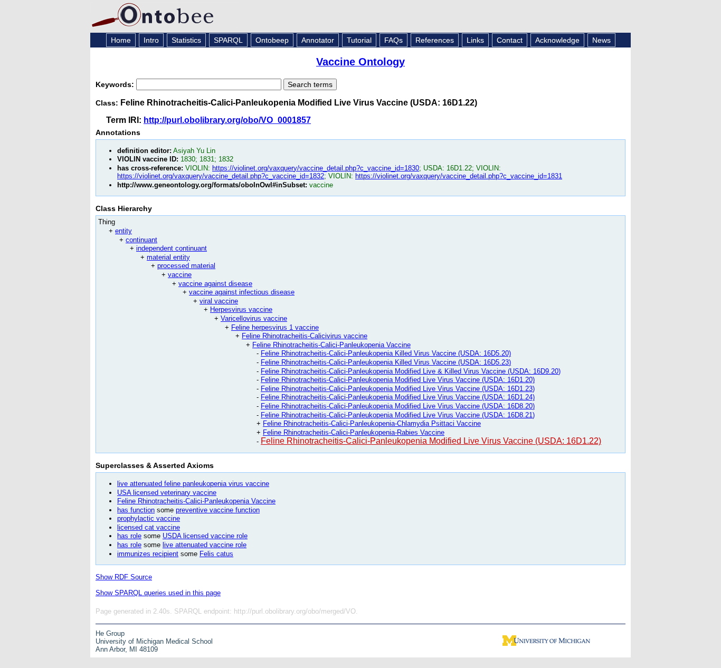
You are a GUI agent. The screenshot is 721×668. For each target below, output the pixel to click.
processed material (186, 266)
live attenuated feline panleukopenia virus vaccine (193, 484)
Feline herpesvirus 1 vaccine (275, 327)
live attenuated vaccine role (204, 545)
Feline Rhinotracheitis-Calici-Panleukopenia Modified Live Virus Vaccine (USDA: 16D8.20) (398, 406)
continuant (141, 240)
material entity (168, 257)
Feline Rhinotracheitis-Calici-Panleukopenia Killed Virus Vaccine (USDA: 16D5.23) (386, 362)
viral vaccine (219, 301)
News (601, 40)
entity (123, 231)
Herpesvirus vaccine (241, 309)
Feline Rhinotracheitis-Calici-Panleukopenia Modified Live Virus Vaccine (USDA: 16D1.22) (431, 440)
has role (129, 536)
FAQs (393, 40)
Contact (510, 40)
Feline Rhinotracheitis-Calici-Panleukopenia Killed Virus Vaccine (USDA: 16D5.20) (386, 353)
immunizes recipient (147, 554)
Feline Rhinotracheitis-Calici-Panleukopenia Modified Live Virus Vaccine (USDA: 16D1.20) (398, 380)
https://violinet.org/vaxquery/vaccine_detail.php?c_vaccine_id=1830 (315, 168)
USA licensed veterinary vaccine (166, 493)
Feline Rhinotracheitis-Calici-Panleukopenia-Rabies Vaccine (353, 432)
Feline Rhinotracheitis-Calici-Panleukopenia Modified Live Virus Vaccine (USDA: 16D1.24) (398, 397)
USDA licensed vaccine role (205, 536)
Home (121, 40)
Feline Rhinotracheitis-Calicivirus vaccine (304, 336)
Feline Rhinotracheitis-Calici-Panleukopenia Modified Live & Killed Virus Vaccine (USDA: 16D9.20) (411, 371)
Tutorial (359, 40)
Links (475, 40)
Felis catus (216, 554)
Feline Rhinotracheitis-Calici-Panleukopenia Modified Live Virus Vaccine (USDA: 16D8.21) (398, 415)
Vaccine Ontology (360, 62)
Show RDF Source (124, 577)
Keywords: (116, 84)
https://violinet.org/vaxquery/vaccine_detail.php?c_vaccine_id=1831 (458, 176)
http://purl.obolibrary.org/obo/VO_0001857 (227, 120)
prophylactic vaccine (148, 518)
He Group (110, 633)
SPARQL (228, 40)
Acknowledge (557, 40)
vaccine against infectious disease (242, 292)
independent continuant (171, 248)
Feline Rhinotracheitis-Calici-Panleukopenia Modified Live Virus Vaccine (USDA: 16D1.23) (398, 389)
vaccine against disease (215, 284)
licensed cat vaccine (148, 527)
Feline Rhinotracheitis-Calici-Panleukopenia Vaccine (331, 345)
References (434, 40)
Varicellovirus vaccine (254, 318)
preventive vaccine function (218, 510)
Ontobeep (272, 40)
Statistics (186, 40)
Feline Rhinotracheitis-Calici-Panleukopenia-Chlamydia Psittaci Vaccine (372, 423)
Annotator (317, 40)
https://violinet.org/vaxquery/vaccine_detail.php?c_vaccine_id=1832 (220, 176)
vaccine (180, 275)
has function (136, 510)
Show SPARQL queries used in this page (158, 593)
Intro (151, 40)
